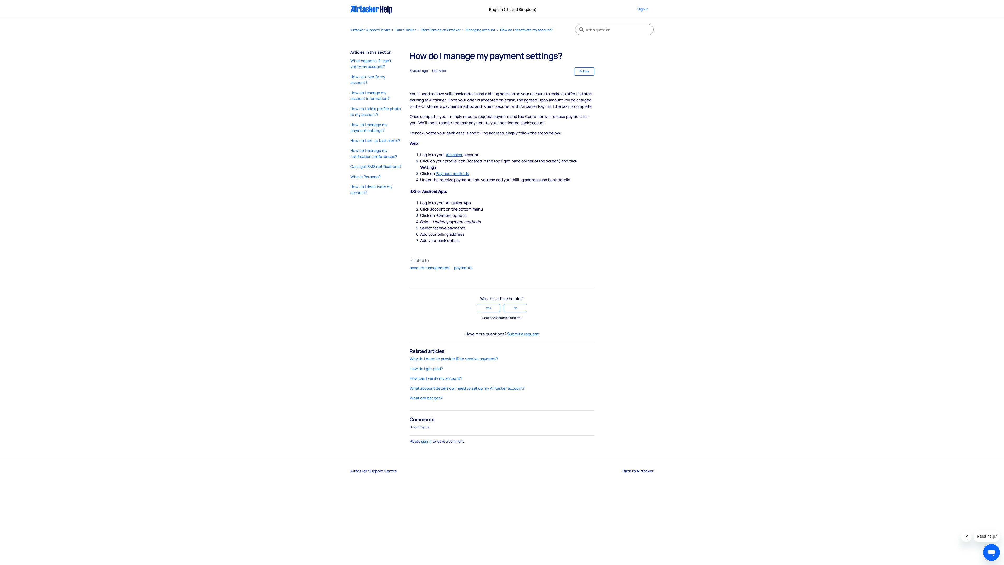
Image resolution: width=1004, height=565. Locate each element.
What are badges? (426, 398)
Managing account (480, 29)
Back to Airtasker (638, 471)
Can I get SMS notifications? (376, 166)
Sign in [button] (642, 9)
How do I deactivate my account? (526, 29)
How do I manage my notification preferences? (373, 153)
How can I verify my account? (367, 80)
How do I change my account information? (370, 95)
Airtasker (454, 154)
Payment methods (452, 173)
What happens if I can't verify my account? (370, 64)
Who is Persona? (365, 176)
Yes (488, 308)
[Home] (371, 9)
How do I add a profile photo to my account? (375, 111)
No (515, 308)
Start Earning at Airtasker (441, 29)
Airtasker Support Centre (370, 29)
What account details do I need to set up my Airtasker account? (467, 388)
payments (463, 267)
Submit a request (523, 334)
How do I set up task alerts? (375, 140)
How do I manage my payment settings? (368, 127)
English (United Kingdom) (513, 9)
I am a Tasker (406, 29)
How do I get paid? (426, 368)
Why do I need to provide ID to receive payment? (454, 358)
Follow (584, 71)
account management (430, 267)
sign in (426, 441)
